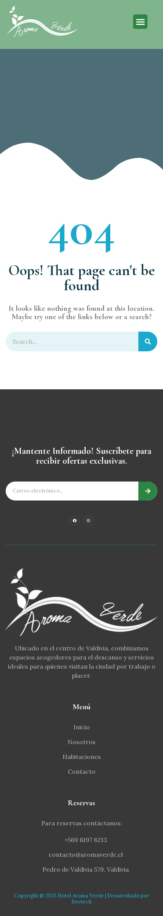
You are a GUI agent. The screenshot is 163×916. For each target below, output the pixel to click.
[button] (140, 21)
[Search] (147, 341)
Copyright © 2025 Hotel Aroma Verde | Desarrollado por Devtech (81, 898)
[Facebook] (75, 521)
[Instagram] (88, 521)
